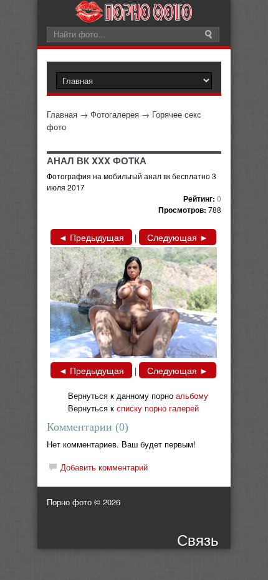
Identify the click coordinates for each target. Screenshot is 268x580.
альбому (192, 395)
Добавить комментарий (104, 467)
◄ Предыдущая (91, 237)
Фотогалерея (114, 114)
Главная (62, 114)
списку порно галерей (158, 408)
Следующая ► (177, 237)
